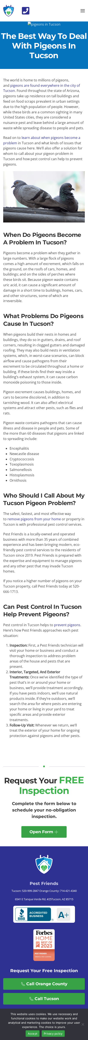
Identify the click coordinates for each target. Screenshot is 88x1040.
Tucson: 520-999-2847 (25, 891)
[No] (83, 1024)
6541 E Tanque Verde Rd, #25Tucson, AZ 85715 (44, 899)
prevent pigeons (67, 625)
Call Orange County (46, 983)
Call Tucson (47, 998)
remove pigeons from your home (34, 519)
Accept (33, 1033)
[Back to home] (8, 10)
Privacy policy (53, 1033)
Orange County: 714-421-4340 (58, 891)
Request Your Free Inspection (44, 970)
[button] (25, 10)
